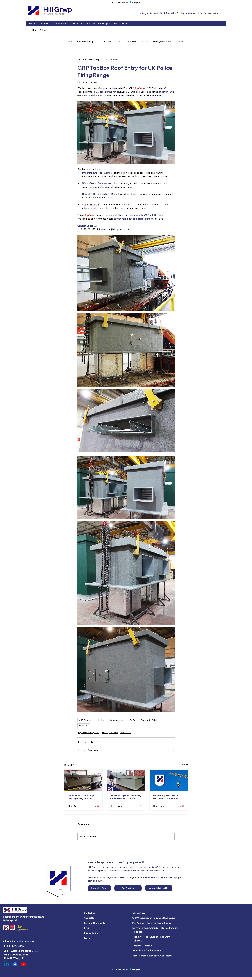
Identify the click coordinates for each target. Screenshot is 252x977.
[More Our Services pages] (68, 23)
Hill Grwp (101, 720)
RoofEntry (83, 725)
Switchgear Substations (163, 41)
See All (185, 764)
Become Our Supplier (95, 922)
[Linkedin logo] (6, 964)
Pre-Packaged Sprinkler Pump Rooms (151, 922)
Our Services (138, 912)
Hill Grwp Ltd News (112, 41)
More (181, 41)
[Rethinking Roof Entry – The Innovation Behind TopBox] (169, 780)
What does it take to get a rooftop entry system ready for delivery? (82, 797)
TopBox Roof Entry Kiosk (87, 41)
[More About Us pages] (83, 23)
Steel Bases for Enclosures (146, 950)
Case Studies (130, 41)
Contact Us (89, 912)
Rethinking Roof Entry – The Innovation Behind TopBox (166, 797)
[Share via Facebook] (78, 742)
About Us (89, 917)
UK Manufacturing (117, 720)
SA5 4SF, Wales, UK (13, 958)
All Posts (68, 41)
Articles (144, 41)
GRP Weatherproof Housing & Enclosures (153, 917)
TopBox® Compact (142, 945)
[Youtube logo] (23, 964)
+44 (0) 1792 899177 (15, 945)
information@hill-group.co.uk (18, 941)
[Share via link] (98, 742)
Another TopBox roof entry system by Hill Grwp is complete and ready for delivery (125, 797)
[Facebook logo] (15, 964)
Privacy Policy (91, 933)
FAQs (87, 938)
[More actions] (173, 59)
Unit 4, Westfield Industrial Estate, (21, 950)
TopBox (133, 720)
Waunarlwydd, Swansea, (16, 954)
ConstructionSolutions (150, 720)
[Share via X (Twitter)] (85, 742)
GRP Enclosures (86, 720)
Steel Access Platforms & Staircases (152, 955)
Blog (86, 927)
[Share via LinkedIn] (91, 742)
